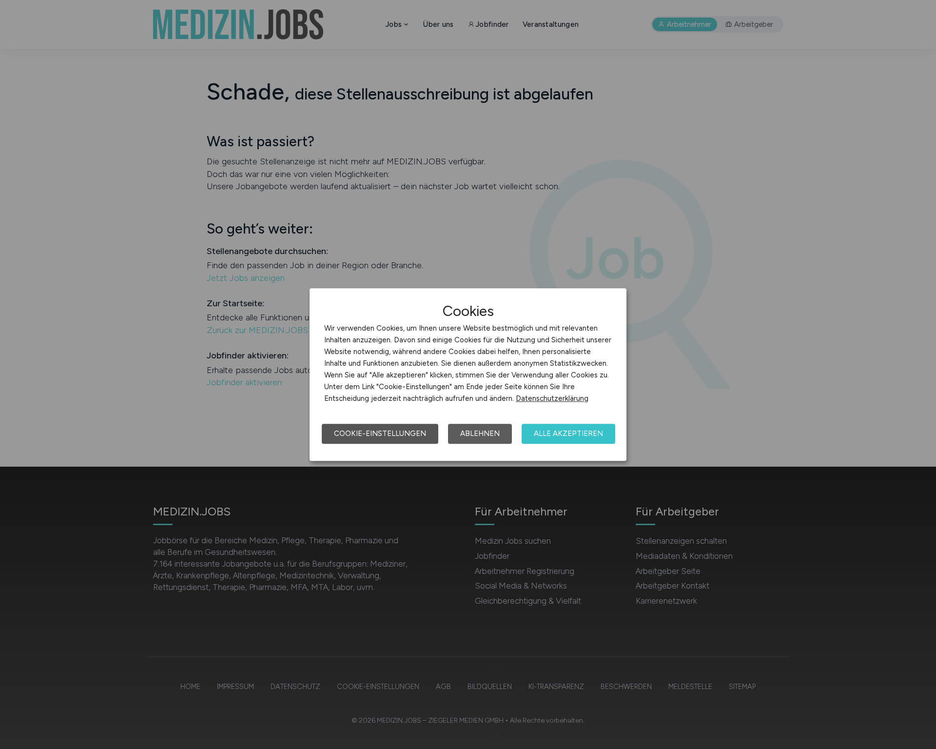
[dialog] (468, 374)
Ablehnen (480, 433)
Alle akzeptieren (568, 433)
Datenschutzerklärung (552, 398)
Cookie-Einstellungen (380, 433)
